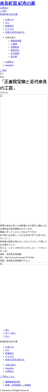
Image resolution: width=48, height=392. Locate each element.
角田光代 (15, 50)
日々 (7, 23)
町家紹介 (9, 26)
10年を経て (10, 365)
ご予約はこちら (7, 376)
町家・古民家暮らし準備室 (18, 385)
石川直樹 (15, 53)
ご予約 (3, 11)
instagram (9, 65)
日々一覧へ (10, 333)
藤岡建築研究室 (12, 382)
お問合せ (4, 8)
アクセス (9, 29)
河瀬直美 (15, 47)
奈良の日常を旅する (15, 32)
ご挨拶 (14, 44)
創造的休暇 (16, 41)
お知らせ (9, 19)
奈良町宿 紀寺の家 (17, 3)
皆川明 (14, 56)
